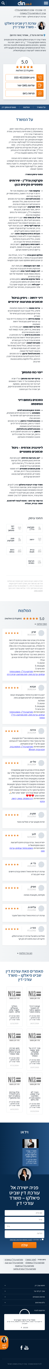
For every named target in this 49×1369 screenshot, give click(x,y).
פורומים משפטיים (39, 1297)
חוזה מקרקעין (22, 674)
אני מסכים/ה (26, 1239)
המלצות (26, 107)
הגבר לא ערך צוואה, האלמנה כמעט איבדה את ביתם (34, 1096)
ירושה (14, 798)
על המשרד (41, 107)
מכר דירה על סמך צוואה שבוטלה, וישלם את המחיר (34, 1052)
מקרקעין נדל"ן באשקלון (34, 1263)
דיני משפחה (28, 798)
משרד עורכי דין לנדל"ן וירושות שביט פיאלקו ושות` (30, 1153)
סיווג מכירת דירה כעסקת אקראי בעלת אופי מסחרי (14, 1051)
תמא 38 (32, 749)
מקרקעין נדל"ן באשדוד (13, 1260)
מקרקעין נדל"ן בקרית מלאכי (24, 1269)
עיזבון (42, 801)
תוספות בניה (15, 746)
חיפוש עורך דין (40, 1285)
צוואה (20, 798)
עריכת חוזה (33, 674)
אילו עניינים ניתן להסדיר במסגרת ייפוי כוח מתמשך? (14, 1095)
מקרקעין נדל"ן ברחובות (24, 1266)
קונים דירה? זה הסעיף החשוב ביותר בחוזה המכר (34, 1009)
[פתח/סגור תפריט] (46, 3)
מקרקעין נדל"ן (27, 671)
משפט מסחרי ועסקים (24, 848)
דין (45, 10)
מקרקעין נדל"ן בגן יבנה (14, 1263)
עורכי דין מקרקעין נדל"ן (24, 10)
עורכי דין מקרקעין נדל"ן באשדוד (33, 13)
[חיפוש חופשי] (3, 3)
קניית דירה (11, 674)
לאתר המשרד (30, 1260)
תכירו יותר (25, 1327)
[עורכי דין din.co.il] (24, 3)
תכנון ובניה (40, 749)
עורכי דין (38, 10)
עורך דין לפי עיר (39, 1291)
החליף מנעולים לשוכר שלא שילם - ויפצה (14, 1009)
